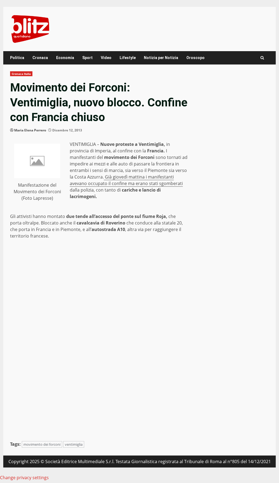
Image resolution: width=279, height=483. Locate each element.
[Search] (262, 58)
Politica (17, 58)
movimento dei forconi (41, 444)
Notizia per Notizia (161, 58)
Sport (87, 58)
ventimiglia (74, 444)
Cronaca (40, 58)
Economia (65, 58)
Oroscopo (195, 58)
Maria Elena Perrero (30, 130)
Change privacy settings (24, 478)
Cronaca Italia (21, 74)
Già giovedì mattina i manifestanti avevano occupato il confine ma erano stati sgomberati (126, 180)
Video (106, 58)
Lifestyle (128, 58)
